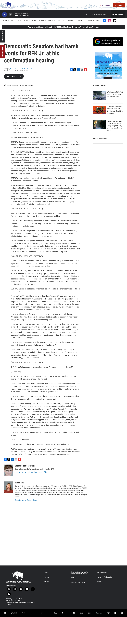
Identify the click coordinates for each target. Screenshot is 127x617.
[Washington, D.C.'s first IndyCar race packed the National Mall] (99, 95)
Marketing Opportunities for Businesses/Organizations (79, 572)
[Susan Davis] (8, 487)
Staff (72, 578)
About (59, 20)
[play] (4, 14)
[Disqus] (63, 539)
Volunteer (106, 5)
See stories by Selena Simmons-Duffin (31, 472)
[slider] (13, 14)
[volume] (10, 14)
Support (70, 20)
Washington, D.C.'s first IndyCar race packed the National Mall (115, 94)
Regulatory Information (78, 582)
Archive (99, 581)
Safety (98, 20)
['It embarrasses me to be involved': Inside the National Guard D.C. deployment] (99, 110)
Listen (4, 20)
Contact (46, 577)
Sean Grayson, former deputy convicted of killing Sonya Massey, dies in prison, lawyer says (114, 125)
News (26, 20)
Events (81, 20)
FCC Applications (102, 572)
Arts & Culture (38, 20)
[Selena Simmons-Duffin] (8, 470)
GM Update (2, 36)
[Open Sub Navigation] (8, 20)
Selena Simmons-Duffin (18, 69)
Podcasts (15, 20)
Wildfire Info (2, 51)
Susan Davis (31, 69)
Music (50, 20)
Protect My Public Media (104, 577)
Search (91, 20)
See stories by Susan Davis (26, 500)
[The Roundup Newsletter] (108, 65)
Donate (120, 5)
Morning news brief (100, 138)
